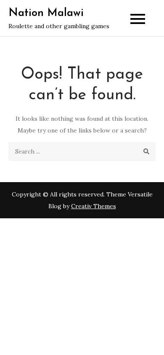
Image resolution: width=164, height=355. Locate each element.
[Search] (146, 151)
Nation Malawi (46, 13)
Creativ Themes (93, 206)
